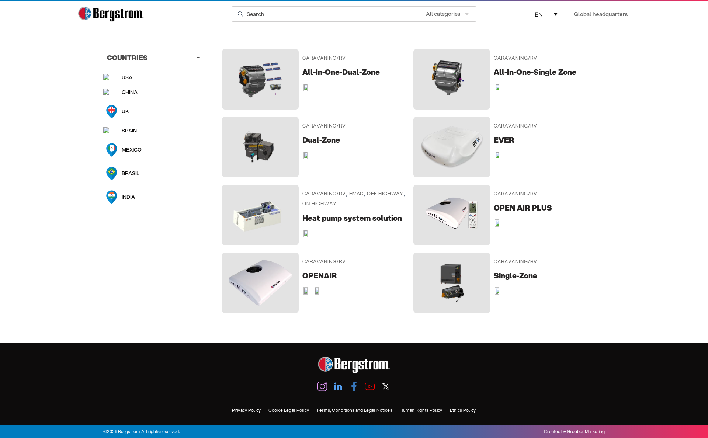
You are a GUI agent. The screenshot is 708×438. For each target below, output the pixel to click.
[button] (545, 14)
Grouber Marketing (586, 431)
